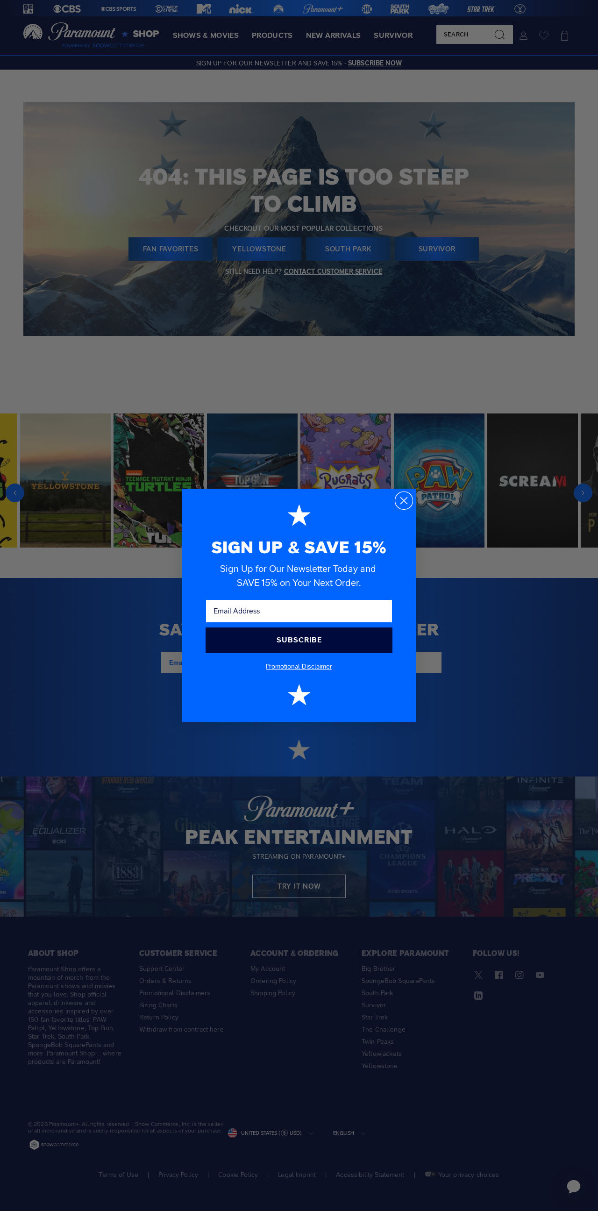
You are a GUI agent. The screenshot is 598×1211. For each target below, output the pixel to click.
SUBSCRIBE (299, 639)
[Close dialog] (404, 500)
